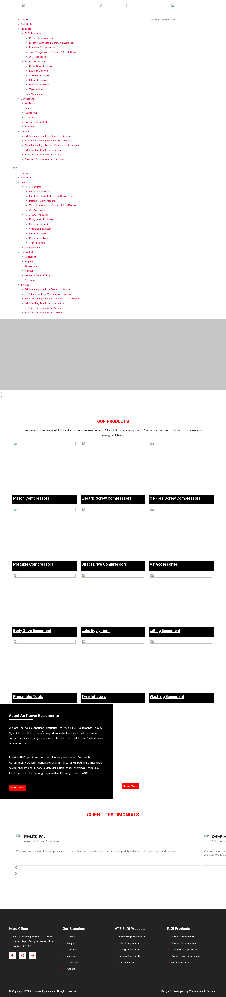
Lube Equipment (38, 71)
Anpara (29, 108)
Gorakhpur (31, 113)
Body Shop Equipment (42, 66)
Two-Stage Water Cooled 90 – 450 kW (52, 52)
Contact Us (27, 99)
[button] (62, 168)
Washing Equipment (40, 75)
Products (26, 29)
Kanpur (29, 117)
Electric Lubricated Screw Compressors (52, 43)
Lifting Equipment (39, 80)
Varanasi (30, 127)
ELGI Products (33, 33)
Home (24, 19)
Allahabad (30, 103)
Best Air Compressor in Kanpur (43, 155)
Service (25, 131)
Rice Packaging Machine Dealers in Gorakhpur (52, 145)
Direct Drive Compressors (104, 564)
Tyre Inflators (37, 89)
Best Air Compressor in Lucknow (44, 159)
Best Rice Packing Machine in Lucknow (48, 141)
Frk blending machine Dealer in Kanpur (48, 136)
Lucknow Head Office (37, 122)
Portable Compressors (42, 47)
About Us (26, 24)
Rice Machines (33, 94)
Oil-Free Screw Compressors (175, 498)
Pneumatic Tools (39, 85)
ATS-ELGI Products (36, 62)
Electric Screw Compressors (107, 498)
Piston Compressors (41, 38)
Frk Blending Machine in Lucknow (44, 150)
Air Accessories (38, 57)
